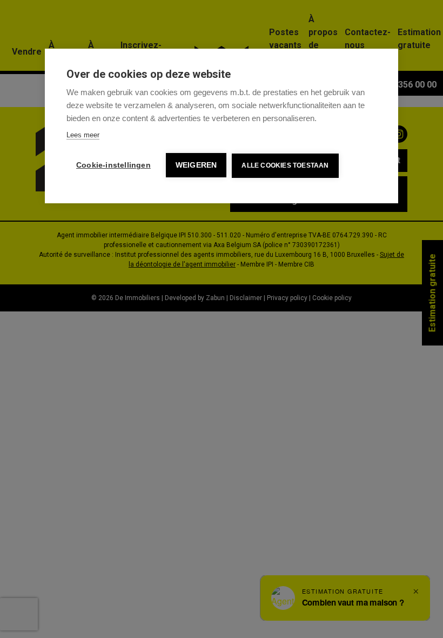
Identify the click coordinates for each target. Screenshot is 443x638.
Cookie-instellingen (113, 165)
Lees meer (82, 135)
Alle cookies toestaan (284, 165)
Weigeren (196, 165)
